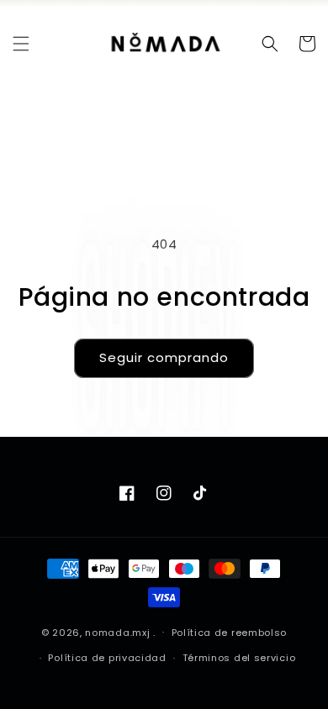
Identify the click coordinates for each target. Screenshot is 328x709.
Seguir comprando (164, 357)
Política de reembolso (230, 632)
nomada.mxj (117, 631)
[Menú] (21, 43)
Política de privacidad (107, 657)
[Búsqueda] (269, 43)
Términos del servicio (239, 657)
